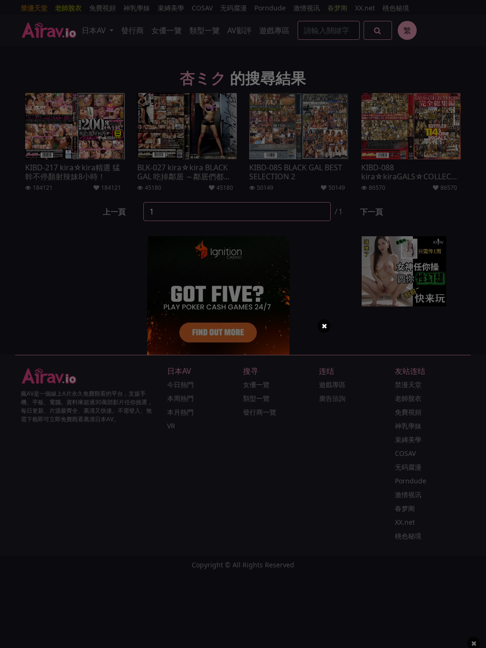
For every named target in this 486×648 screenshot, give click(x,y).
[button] (324, 326)
